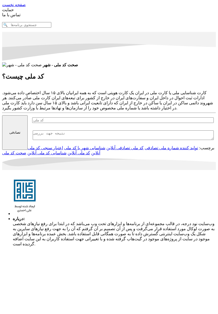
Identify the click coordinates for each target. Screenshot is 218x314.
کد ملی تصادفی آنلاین (125, 148)
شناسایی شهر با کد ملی (84, 148)
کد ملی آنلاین (79, 153)
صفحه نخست (14, 4)
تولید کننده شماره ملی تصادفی (171, 148)
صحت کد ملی (14, 153)
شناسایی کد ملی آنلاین (46, 153)
